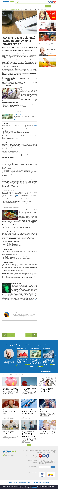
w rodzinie (12, 418)
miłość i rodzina (18, 6)
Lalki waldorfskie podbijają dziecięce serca (9, 411)
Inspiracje (24, 6)
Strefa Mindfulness (19, 115)
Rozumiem (34, 487)
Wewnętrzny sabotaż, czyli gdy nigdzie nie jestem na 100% (46, 389)
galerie (42, 6)
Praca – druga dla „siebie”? (8, 432)
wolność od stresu (28, 395)
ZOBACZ (27, 364)
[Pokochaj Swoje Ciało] (47, 36)
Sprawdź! (16, 119)
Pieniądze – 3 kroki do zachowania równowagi (10, 389)
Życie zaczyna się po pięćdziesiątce (46, 410)
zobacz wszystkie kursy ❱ (46, 371)
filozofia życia (42, 438)
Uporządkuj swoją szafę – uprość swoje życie (47, 432)
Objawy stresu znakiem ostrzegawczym (29, 389)
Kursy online (47, 6)
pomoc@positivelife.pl (9, 455)
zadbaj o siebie (6, 6)
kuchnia (38, 6)
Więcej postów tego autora (18, 318)
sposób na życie (28, 307)
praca (34, 6)
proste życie (12, 6)
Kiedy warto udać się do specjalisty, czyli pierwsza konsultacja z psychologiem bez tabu (29, 434)
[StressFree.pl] (8, 1)
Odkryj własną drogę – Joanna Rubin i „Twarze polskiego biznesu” (29, 411)
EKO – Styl (30, 6)
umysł (35, 307)
